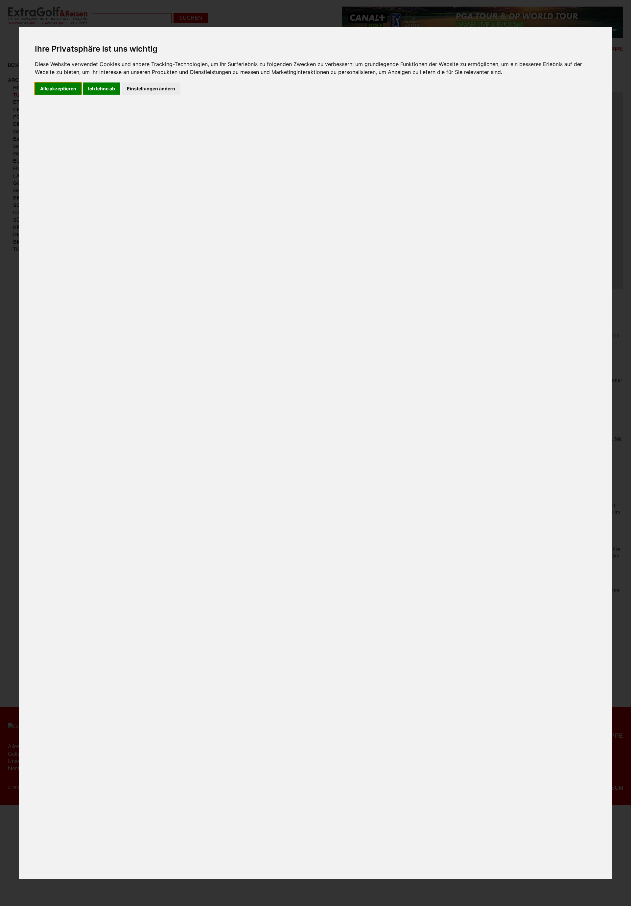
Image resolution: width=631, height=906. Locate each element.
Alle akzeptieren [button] (58, 88)
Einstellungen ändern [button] (151, 88)
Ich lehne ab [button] (101, 88)
